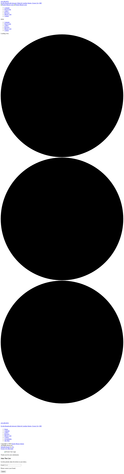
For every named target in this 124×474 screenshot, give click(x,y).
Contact (6, 16)
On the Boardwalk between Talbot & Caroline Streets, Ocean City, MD (21, 3)
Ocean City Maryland (7, 448)
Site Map (7, 440)
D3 (13, 447)
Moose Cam (7, 14)
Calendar (7, 8)
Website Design (5, 447)
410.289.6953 (5, 1)
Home (6, 429)
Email (2, 465)
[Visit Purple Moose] (14, 5)
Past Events (7, 9)
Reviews (6, 13)
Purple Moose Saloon (18, 444)
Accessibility (8, 439)
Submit (3, 471)
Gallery (6, 11)
